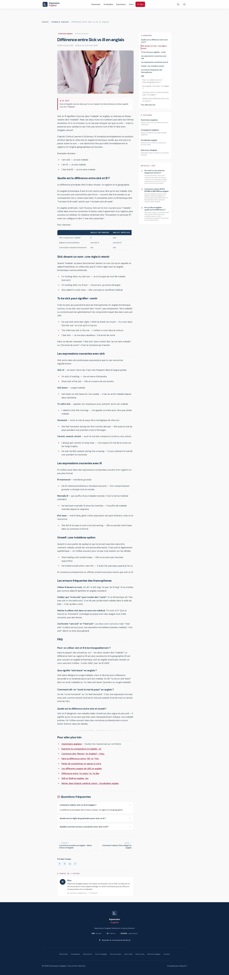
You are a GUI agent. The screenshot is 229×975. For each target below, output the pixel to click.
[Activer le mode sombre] (178, 4)
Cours (131, 4)
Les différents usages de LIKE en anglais (82, 768)
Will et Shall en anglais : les (75, 778)
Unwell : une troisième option (152, 66)
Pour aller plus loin (148, 105)
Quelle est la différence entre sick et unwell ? (156, 99)
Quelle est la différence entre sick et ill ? (154, 41)
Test (141, 4)
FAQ (142, 76)
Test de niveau (115, 954)
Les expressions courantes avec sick (153, 57)
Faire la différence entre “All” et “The (80, 758)
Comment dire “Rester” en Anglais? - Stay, (83, 753)
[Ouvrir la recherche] (184, 4)
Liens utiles (128, 954)
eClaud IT (183, 966)
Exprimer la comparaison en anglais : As (81, 748)
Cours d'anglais (101, 954)
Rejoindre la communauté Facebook (116, 940)
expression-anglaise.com (78, 893)
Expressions (121, 4)
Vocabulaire (108, 4)
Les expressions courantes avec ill (154, 62)
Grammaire (95, 4)
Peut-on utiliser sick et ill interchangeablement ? (152, 81)
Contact (166, 954)
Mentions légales (154, 954)
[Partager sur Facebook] (59, 864)
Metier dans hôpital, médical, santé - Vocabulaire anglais (90, 783)
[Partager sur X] (64, 864)
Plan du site (140, 954)
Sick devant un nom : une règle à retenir (154, 47)
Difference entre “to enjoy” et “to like (80, 773)
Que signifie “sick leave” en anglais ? (156, 87)
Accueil (45, 22)
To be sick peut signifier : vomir (153, 52)
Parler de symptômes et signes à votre (81, 763)
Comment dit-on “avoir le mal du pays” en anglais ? (156, 93)
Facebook (94, 893)
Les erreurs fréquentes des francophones (151, 71)
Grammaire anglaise (60, 22)
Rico (69, 880)
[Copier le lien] (75, 864)
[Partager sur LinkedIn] (70, 864)
